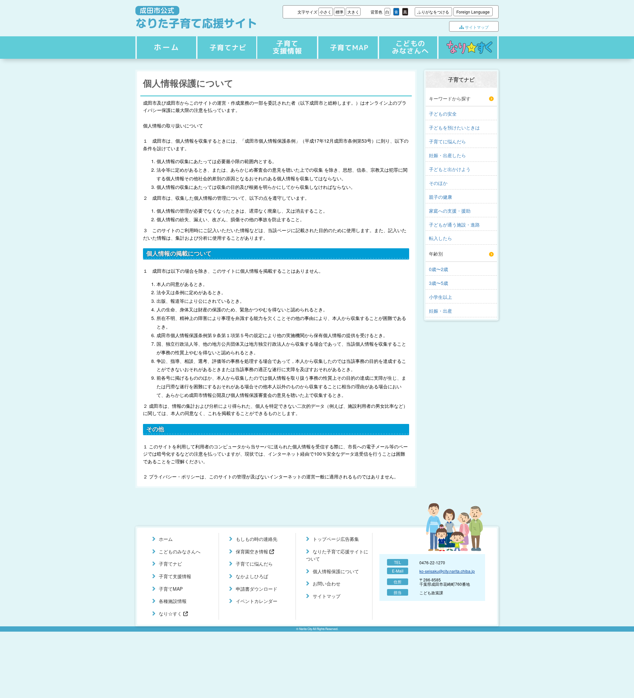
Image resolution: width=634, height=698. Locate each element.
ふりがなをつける (433, 12)
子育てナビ (226, 47)
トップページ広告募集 (336, 539)
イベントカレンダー (256, 601)
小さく (326, 12)
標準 (339, 12)
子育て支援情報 (286, 47)
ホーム (165, 47)
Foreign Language (473, 12)
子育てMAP (346, 47)
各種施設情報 (173, 601)
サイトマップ (476, 27)
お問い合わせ (326, 583)
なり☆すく (468, 47)
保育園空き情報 (252, 551)
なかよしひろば (252, 576)
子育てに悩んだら (254, 563)
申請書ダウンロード (256, 588)
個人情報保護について (336, 571)
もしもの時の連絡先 (256, 539)
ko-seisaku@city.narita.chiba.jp (447, 571)
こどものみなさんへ (407, 47)
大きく (353, 12)
